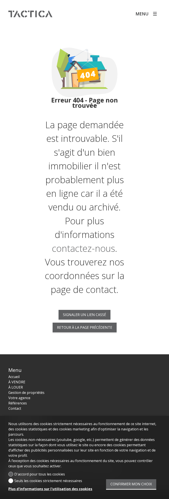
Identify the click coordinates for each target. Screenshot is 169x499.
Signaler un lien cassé (84, 314)
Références (17, 403)
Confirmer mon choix (131, 484)
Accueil (14, 376)
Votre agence (19, 397)
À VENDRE (16, 382)
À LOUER (15, 387)
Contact (14, 408)
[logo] (30, 13)
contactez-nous (83, 248)
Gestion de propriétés (26, 392)
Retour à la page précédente (84, 327)
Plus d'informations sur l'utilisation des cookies (50, 488)
